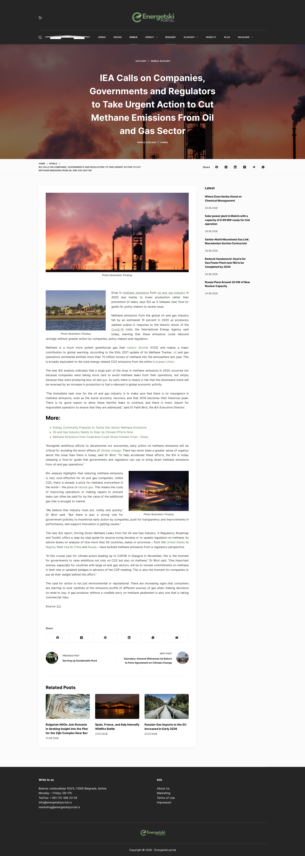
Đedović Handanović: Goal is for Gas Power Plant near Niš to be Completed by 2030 (225, 262)
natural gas (85, 487)
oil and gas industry (171, 292)
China (77, 547)
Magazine (243, 37)
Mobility (211, 37)
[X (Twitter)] (226, 167)
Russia (92, 547)
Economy (189, 37)
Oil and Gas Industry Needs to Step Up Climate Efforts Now (93, 432)
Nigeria (50, 547)
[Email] (177, 637)
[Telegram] (253, 167)
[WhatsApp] (263, 167)
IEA (59, 606)
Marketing (163, 793)
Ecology (170, 37)
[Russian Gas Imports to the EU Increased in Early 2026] (167, 706)
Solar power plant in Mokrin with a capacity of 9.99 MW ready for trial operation (227, 220)
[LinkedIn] (235, 167)
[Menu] (40, 17)
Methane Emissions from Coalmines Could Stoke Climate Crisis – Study (100, 437)
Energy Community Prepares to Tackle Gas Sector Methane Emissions (99, 427)
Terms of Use (166, 798)
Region (118, 37)
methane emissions (136, 292)
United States (176, 542)
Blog (227, 37)
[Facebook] (216, 167)
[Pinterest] (105, 637)
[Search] (40, 37)
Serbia (102, 37)
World (133, 37)
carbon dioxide (137, 347)
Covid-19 (117, 329)
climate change (111, 450)
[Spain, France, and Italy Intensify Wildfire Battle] (117, 706)
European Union (163, 361)
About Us (163, 788)
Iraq (66, 547)
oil (175, 352)
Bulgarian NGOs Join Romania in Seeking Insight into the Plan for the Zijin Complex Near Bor (67, 729)
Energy (149, 37)
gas (104, 380)
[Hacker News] (244, 167)
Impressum (164, 802)
